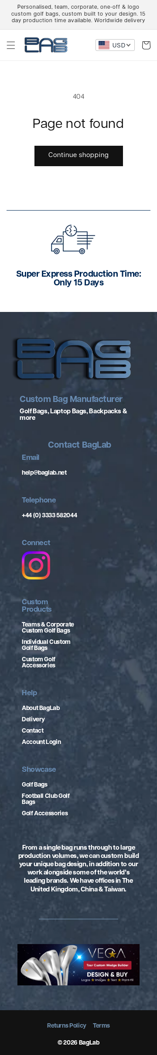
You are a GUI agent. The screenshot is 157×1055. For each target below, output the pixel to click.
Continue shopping (78, 155)
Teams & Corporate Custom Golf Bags (48, 628)
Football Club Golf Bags (46, 799)
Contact (32, 731)
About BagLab (41, 708)
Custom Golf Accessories (38, 662)
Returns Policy (66, 1026)
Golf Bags (35, 785)
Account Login (41, 742)
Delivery (33, 720)
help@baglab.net (44, 473)
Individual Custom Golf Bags (46, 645)
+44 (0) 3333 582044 (49, 515)
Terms (101, 1026)
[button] (10, 45)
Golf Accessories (45, 814)
